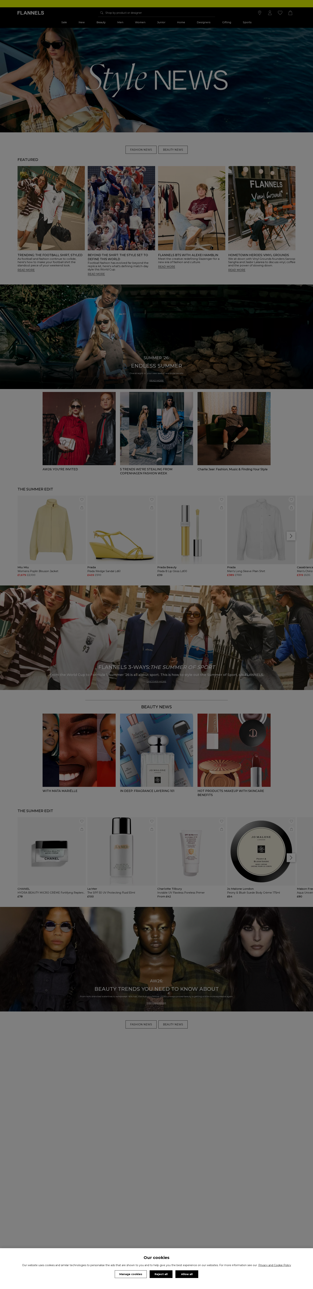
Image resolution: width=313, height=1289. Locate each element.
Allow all (187, 1274)
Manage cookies (130, 1274)
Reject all (161, 1274)
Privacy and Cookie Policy (274, 1265)
